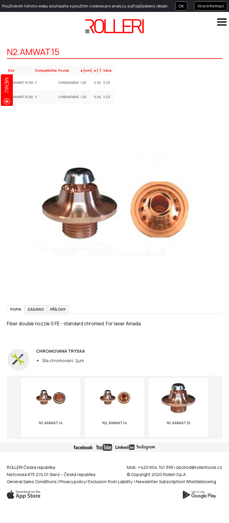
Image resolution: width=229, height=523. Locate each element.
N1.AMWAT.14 (51, 422)
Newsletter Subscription (160, 481)
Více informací (210, 6)
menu (6, 84)
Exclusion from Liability (110, 481)
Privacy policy (72, 481)
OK (181, 6)
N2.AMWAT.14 (114, 422)
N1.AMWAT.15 (178, 422)
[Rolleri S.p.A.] (114, 26)
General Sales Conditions (32, 481)
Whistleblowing (201, 481)
